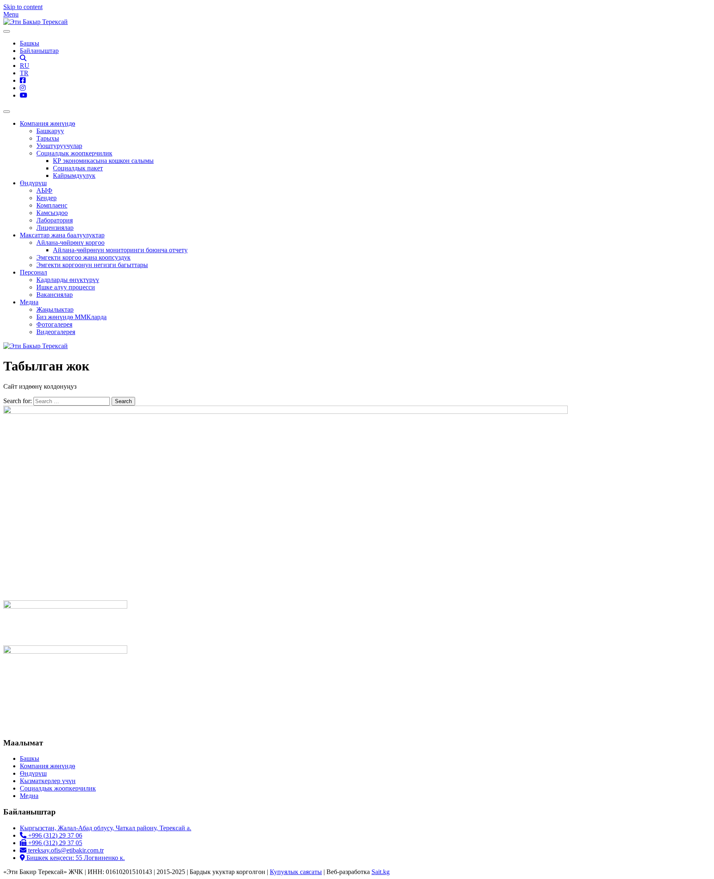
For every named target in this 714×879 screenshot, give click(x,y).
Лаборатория (54, 220)
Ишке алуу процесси (65, 287)
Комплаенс (51, 205)
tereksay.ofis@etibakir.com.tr (65, 850)
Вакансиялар (54, 294)
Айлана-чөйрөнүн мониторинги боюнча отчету (120, 249)
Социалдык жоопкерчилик (74, 153)
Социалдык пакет (78, 168)
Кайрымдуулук (74, 175)
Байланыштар (39, 50)
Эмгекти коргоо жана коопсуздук (83, 257)
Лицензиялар (55, 227)
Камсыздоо (52, 212)
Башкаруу (50, 130)
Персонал (33, 272)
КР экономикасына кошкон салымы (103, 160)
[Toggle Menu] (6, 31)
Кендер (46, 197)
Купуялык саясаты (296, 871)
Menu (11, 14)
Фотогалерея (54, 324)
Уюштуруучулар (59, 145)
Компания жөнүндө (47, 123)
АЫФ (44, 190)
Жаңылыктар (55, 309)
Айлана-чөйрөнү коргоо (70, 242)
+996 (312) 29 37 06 (54, 835)
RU (24, 65)
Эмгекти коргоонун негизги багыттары (92, 264)
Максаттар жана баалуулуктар (62, 235)
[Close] (6, 111)
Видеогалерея (55, 331)
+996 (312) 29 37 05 (54, 842)
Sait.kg (380, 871)
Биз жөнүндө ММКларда (71, 316)
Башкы (29, 43)
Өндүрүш (33, 182)
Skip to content (23, 6)
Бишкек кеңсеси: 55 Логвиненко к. (75, 857)
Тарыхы (47, 138)
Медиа (29, 302)
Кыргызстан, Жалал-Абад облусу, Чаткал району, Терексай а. (105, 827)
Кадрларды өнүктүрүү (67, 279)
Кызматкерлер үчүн (48, 780)
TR (24, 72)
